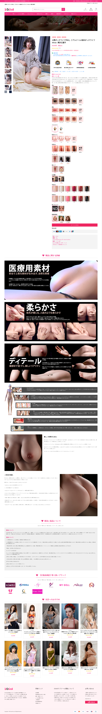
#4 (74, 192)
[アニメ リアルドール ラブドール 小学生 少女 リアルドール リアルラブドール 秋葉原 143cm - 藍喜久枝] (88, 616)
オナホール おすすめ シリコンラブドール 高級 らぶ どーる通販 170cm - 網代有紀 (32, 671)
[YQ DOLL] (92, 585)
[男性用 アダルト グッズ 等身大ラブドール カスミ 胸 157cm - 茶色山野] (70, 616)
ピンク (55, 112)
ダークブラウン (74, 122)
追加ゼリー (61, 133)
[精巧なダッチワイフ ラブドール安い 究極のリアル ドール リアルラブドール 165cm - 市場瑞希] (51, 616)
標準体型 (56, 71)
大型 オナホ (39, 13)
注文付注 (74, 142)
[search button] (63, 9)
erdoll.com (12, 711)
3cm (55, 142)
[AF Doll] (37, 585)
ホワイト (61, 94)
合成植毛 (61, 222)
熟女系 (64, 71)
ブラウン (67, 94)
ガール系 (68, 71)
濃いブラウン (74, 152)
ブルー (74, 104)
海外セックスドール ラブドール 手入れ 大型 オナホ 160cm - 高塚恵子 (51, 668)
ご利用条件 (38, 699)
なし (55, 162)
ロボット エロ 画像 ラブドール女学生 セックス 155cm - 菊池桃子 (13, 631)
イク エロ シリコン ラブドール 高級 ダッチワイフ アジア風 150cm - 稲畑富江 (32, 632)
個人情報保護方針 (39, 701)
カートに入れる (74, 225)
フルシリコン (30, 13)
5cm (67, 142)
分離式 (61, 173)
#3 (67, 192)
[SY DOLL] (51, 585)
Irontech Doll (58, 74)
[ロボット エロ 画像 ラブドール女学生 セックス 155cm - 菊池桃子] (13, 616)
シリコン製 (81, 71)
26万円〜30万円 (75, 71)
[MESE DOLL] (78, 585)
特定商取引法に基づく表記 (40, 694)
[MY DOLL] (65, 585)
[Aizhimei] (10, 585)
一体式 (55, 172)
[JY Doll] (24, 585)
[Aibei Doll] (10, 591)
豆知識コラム (89, 3)
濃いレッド (74, 112)
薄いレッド (61, 112)
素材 (47, 13)
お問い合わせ (95, 3)
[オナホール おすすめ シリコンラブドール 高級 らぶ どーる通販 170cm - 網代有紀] (32, 653)
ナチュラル (55, 94)
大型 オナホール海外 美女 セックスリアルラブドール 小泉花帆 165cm (70, 668)
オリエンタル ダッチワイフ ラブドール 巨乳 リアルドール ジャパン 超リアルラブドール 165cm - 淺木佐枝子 (13, 669)
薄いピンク (55, 152)
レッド (68, 112)
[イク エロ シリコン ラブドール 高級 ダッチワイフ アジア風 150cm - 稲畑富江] (32, 616)
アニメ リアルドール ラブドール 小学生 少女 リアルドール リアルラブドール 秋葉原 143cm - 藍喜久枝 (89, 632)
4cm (61, 142)
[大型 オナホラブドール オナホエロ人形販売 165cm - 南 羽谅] (88, 653)
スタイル (66, 13)
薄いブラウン (67, 152)
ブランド (7, 13)
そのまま (55, 132)
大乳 (60, 71)
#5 (80, 192)
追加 (61, 212)
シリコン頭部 (21, 13)
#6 (86, 192)
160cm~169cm (58, 23)
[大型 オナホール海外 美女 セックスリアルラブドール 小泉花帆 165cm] (70, 653)
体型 (52, 13)
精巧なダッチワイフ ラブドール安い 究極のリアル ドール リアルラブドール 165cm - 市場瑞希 (51, 632)
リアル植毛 (68, 222)
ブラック (55, 104)
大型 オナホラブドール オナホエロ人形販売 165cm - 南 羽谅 (89, 668)
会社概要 (37, 692)
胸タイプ (73, 13)
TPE (14, 13)
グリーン (67, 104)
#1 (61, 163)
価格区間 (58, 13)
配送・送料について (39, 696)
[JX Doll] (24, 591)
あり (61, 183)
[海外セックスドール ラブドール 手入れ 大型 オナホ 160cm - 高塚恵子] (51, 653)
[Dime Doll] (37, 591)
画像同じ (80, 104)
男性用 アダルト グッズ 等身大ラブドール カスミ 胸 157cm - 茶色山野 (70, 632)
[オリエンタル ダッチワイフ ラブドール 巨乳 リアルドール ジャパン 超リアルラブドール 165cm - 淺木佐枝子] (13, 653)
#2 (67, 163)
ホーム (42, 23)
